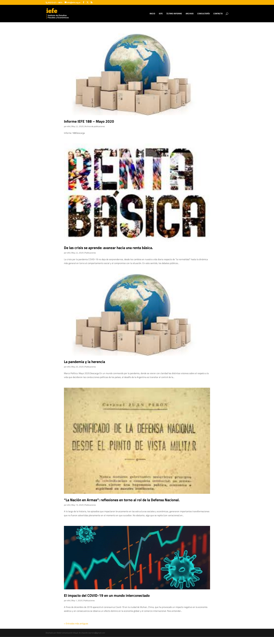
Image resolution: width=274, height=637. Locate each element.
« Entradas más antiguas (76, 623)
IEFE (161, 14)
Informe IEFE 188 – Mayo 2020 (89, 121)
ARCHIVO (190, 14)
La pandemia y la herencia (84, 361)
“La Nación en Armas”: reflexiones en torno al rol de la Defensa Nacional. (122, 500)
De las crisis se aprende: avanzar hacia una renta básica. (108, 247)
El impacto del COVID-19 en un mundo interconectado (107, 595)
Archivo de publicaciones (95, 126)
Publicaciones (90, 252)
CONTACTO (218, 14)
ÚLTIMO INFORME (174, 14)
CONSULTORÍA (203, 14)
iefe (68, 126)
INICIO (152, 14)
